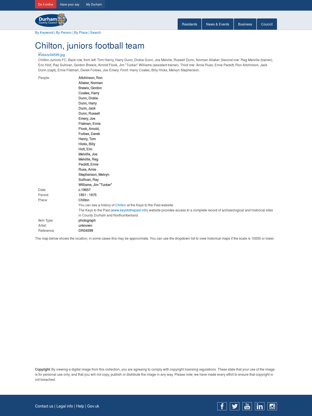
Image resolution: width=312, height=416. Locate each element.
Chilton (120, 204)
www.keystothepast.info (129, 210)
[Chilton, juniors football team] (156, 54)
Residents (189, 24)
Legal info (64, 406)
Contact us (44, 406)
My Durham (94, 4)
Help (80, 406)
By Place (81, 32)
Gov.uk (93, 406)
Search (95, 32)
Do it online (45, 4)
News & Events (217, 24)
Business (245, 24)
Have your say (69, 4)
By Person (64, 32)
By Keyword (44, 32)
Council (267, 24)
